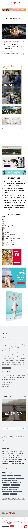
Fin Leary (3, 51)
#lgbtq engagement (7, 482)
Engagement (5, 41)
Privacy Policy (5, 384)
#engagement (17, 475)
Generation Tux (7, 230)
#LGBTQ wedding (17, 482)
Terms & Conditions (7, 382)
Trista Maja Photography (10, 228)
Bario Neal (6, 232)
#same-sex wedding (17, 491)
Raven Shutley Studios (9, 244)
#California (10, 475)
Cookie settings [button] (5, 526)
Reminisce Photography (10, 221)
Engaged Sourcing (8, 225)
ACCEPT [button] (12, 526)
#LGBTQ (14, 480)
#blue (4, 475)
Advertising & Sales (16, 463)
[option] (14, 410)
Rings (10, 41)
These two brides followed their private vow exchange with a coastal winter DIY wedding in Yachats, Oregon (15, 183)
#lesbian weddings (6, 480)
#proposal (5, 489)
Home (11, 20)
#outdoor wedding (14, 487)
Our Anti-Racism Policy (7, 388)
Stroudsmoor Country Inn (10, 242)
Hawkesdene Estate (9, 236)
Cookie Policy (5, 386)
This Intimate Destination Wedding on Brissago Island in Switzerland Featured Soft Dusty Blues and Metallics (14, 207)
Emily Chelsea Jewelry (9, 240)
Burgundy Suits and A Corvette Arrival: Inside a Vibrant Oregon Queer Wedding (14, 196)
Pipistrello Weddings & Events (11, 219)
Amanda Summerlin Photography (12, 238)
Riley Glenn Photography (10, 234)
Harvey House (7, 227)
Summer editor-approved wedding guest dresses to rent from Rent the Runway (14, 190)
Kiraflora (6, 223)
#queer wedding (13, 489)
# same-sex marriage (7, 491)
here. (17, 468)
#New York (5, 487)
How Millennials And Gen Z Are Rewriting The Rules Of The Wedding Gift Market (15, 201)
